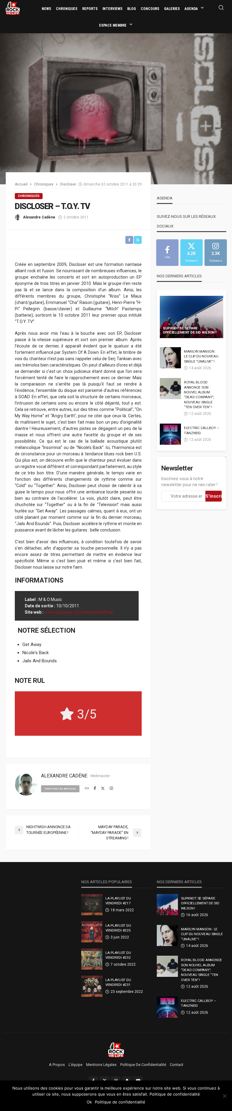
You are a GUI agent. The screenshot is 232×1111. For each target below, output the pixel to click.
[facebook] (94, 788)
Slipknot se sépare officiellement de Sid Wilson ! (189, 330)
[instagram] (111, 788)
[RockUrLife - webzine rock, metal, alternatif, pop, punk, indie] (13, 7)
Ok (89, 1102)
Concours (150, 9)
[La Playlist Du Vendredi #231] (91, 986)
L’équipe (75, 1065)
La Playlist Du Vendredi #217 (118, 900)
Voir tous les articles (60, 788)
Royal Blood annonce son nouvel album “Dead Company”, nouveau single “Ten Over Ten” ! (199, 394)
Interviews (112, 9)
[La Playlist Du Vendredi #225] (91, 931)
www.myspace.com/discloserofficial (78, 612)
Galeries (172, 9)
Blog (131, 9)
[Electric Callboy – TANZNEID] (170, 434)
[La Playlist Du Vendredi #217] (91, 904)
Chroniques (66, 9)
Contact (176, 1065)
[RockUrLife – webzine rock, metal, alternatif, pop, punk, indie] (116, 1049)
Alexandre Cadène (39, 217)
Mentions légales (101, 1065)
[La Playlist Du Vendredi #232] (91, 959)
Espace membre (113, 25)
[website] (86, 788)
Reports (90, 9)
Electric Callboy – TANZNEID (201, 430)
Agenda (191, 9)
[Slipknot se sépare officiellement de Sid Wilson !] (191, 317)
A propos (57, 1065)
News (46, 9)
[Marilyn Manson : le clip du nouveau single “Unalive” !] (170, 357)
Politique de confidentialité (143, 1065)
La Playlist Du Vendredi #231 (118, 982)
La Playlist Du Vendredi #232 (118, 955)
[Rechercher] (221, 8)
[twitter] (102, 788)
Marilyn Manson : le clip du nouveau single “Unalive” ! (201, 356)
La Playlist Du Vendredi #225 (118, 927)
